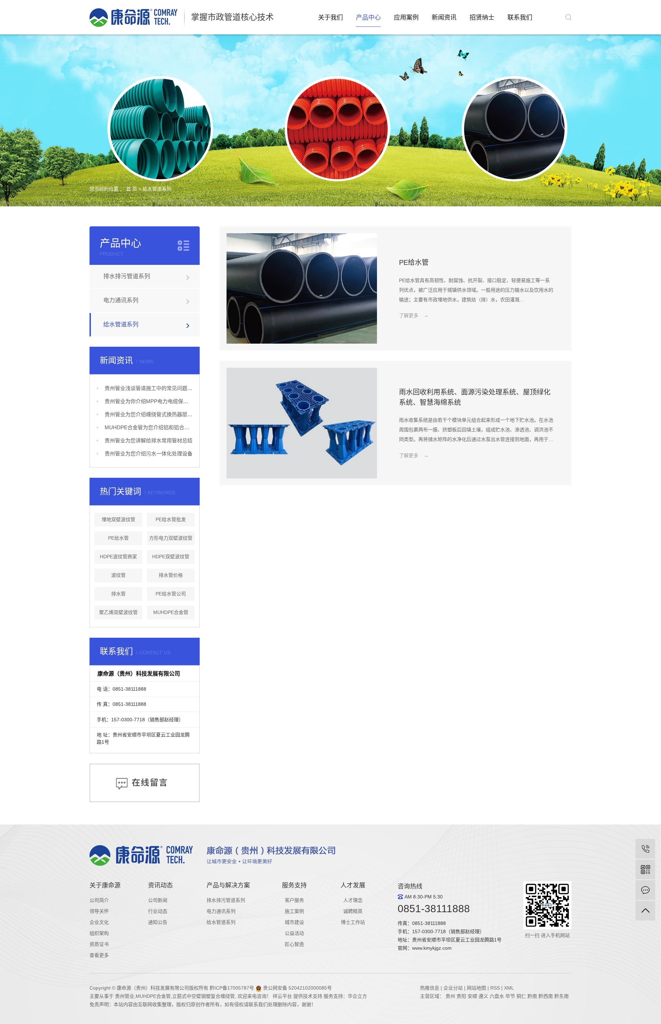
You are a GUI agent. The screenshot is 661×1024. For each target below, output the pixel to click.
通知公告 (157, 922)
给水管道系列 (157, 189)
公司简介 (99, 900)
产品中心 (368, 17)
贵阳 (461, 996)
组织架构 (99, 933)
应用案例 (406, 17)
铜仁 (521, 996)
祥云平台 (282, 996)
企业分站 (453, 988)
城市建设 (294, 922)
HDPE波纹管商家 (118, 556)
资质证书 (99, 944)
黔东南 (561, 996)
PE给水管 (118, 538)
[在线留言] (645, 890)
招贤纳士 (482, 17)
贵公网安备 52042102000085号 (297, 988)
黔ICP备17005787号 (232, 988)
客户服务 (294, 900)
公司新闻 (157, 900)
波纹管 (118, 575)
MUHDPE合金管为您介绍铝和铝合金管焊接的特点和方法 (148, 427)
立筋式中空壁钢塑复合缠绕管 (203, 996)
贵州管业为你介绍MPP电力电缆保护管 (148, 401)
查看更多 (99, 955)
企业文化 (99, 922)
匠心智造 (294, 944)
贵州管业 (124, 996)
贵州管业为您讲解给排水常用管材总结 (148, 440)
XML (509, 988)
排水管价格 (171, 575)
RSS (495, 988)
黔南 (532, 996)
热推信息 (429, 988)
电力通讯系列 (120, 300)
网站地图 (476, 988)
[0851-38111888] (645, 849)
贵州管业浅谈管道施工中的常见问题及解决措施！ (148, 388)
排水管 (118, 593)
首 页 (131, 189)
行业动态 (157, 911)
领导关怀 (99, 911)
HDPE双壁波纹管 (170, 556)
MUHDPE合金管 (170, 612)
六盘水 (497, 996)
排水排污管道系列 (126, 276)
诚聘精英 (353, 911)
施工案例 (294, 911)
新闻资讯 (444, 17)
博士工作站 (353, 922)
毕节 (510, 996)
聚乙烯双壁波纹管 (118, 612)
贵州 (450, 996)
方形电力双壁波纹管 (170, 538)
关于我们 (330, 17)
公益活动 (294, 933)
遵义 (483, 996)
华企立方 (357, 996)
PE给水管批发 (171, 519)
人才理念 (353, 900)
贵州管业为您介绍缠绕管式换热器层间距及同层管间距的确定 (148, 414)
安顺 (472, 996)
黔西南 (545, 996)
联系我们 (519, 17)
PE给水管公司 (171, 593)
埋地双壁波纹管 (118, 519)
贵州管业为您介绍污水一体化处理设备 (148, 453)
